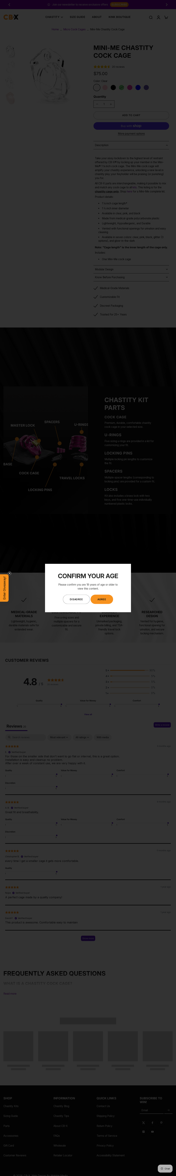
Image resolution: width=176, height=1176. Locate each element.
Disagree (76, 599)
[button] (4, 588)
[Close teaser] (9, 573)
